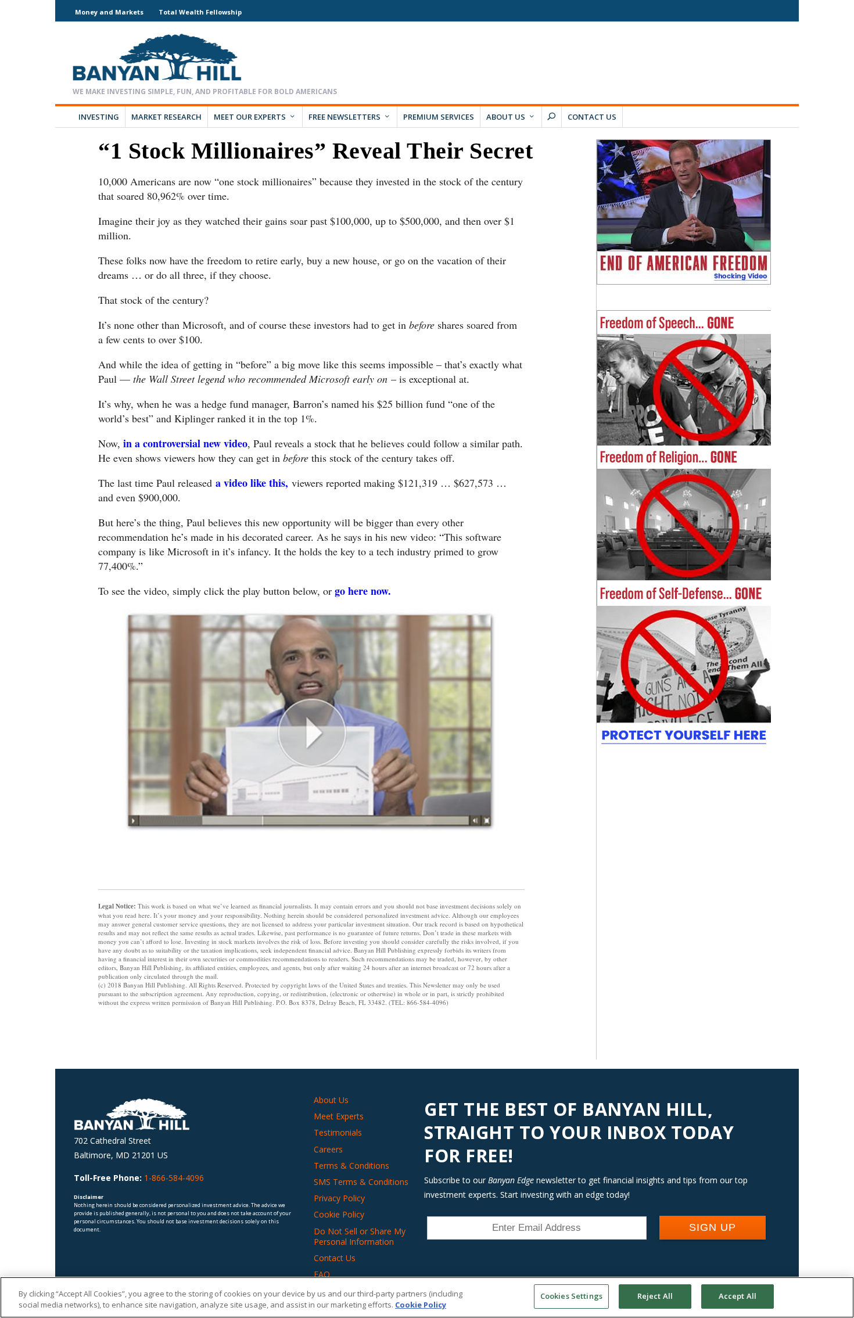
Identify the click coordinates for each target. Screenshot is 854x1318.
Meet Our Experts (250, 117)
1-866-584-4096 (174, 1177)
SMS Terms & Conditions (361, 1181)
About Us (505, 117)
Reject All (655, 1296)
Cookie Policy (339, 1214)
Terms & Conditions (351, 1165)
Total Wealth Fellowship (200, 12)
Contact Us (592, 117)
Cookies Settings (571, 1296)
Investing (98, 117)
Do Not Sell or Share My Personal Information (360, 1236)
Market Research (166, 117)
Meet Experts (339, 1116)
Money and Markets (109, 12)
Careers (328, 1149)
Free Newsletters (344, 117)
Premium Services (438, 117)
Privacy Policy (339, 1198)
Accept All (737, 1296)
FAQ (322, 1274)
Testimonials (338, 1132)
